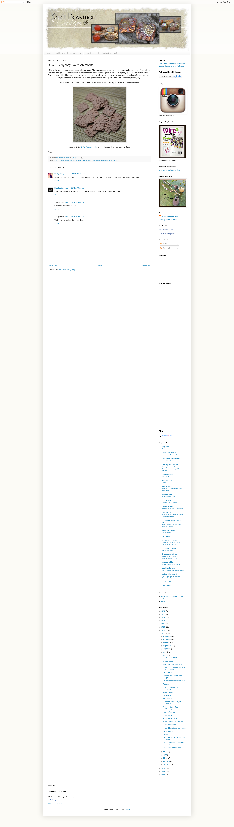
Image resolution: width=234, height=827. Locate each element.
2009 (163, 771)
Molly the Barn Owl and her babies (173, 570)
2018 (163, 611)
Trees (164, 482)
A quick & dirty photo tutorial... (171, 564)
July (165, 652)
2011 (163, 633)
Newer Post (53, 266)
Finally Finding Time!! (169, 496)
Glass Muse (166, 582)
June (165, 655)
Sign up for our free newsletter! (170, 170)
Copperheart (167, 500)
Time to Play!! (168, 692)
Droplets (166, 684)
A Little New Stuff (167, 461)
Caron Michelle (167, 586)
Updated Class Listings (169, 502)
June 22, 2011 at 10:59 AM (74, 188)
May (165, 752)
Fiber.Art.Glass (167, 512)
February (166, 761)
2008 (163, 775)
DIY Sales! (165, 476)
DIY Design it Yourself (107, 53)
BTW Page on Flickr (89, 147)
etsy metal (166, 447)
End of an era (166, 532)
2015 (163, 621)
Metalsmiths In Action (170, 574)
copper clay (81, 160)
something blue (168, 562)
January (166, 764)
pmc (117, 160)
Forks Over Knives (169, 453)
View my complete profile (168, 220)
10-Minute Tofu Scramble (170, 455)
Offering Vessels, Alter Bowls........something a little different (171, 469)
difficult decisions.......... (169, 550)
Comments (166, 248)
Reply (56, 181)
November (167, 639)
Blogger (127, 810)
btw (71, 160)
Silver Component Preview (173, 722)
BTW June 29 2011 (170, 658)
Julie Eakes (166, 487)
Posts (164, 244)
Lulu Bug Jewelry (168, 568)
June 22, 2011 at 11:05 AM (74, 202)
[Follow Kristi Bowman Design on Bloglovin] (170, 78)
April (165, 755)
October (166, 642)
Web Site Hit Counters (56, 803)
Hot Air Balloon (168, 695)
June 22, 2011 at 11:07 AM (74, 217)
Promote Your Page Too (167, 234)
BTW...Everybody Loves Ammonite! (171, 688)
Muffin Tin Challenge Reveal (173, 664)
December (167, 636)
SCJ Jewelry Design (169, 540)
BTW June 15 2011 (170, 718)
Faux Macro (167, 715)
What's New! (166, 449)
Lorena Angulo (167, 506)
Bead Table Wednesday (172, 748)
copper (75, 160)
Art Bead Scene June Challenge (171, 708)
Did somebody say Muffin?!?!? (174, 681)
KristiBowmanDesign (170, 216)
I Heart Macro (168, 673)
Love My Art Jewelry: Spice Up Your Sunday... (174, 668)
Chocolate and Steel (169, 554)
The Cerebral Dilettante (171, 459)
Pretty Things (59, 174)
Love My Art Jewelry (170, 465)
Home (48, 53)
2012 (163, 630)
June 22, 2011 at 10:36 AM (75, 174)
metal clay (112, 160)
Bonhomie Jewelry (169, 548)
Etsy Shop (89, 53)
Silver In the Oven (169, 725)
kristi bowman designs (100, 160)
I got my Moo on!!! (169, 712)
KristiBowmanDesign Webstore (68, 53)
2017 (163, 614)
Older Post (146, 266)
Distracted (166, 734)
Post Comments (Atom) (66, 270)
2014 (163, 624)
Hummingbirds (168, 731)
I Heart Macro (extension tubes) (174, 728)
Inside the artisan (168, 530)
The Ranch (166, 536)
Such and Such (167, 475)
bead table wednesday (61, 160)
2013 (163, 627)
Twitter (163, 601)
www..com (167, 435)
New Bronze (167, 699)
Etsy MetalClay (167, 481)
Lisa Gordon (59, 188)
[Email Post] (81, 157)
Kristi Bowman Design (166, 229)
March (165, 758)
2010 (163, 768)
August (166, 649)
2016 (163, 617)
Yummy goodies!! (169, 661)
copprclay (89, 160)
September (167, 646)
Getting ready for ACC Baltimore (172, 508)
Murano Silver (167, 494)
